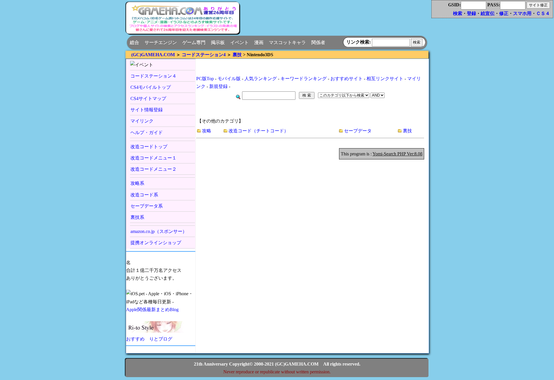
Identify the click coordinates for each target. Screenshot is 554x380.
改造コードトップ (148, 146)
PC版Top (205, 78)
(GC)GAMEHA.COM (153, 54)
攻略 (206, 130)
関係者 (318, 42)
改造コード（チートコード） (259, 130)
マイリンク (142, 120)
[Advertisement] (333, 20)
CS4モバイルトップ (150, 87)
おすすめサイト (346, 78)
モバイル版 (229, 78)
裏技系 (137, 217)
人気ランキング (260, 78)
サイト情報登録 (146, 109)
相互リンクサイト (384, 78)
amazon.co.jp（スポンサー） (158, 231)
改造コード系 (144, 194)
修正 (503, 13)
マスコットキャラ (287, 42)
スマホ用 (522, 13)
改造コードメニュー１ (153, 157)
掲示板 (218, 42)
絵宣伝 (488, 13)
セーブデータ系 (146, 206)
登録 (471, 13)
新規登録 (218, 86)
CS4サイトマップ (148, 98)
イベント (239, 42)
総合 (134, 42)
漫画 (258, 42)
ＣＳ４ (543, 13)
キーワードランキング (303, 78)
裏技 (237, 54)
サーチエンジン (161, 42)
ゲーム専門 (193, 42)
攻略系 (137, 183)
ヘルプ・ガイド (146, 132)
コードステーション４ (153, 76)
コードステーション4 (204, 54)
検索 (457, 13)
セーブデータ (358, 130)
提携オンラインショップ (155, 242)
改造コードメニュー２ (153, 169)
